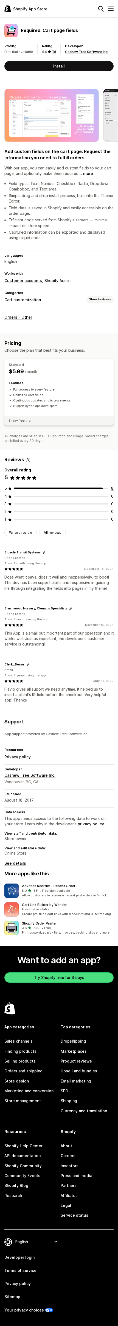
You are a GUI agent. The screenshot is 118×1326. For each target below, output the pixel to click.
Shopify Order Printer (39, 923)
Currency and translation (84, 1110)
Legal (66, 1205)
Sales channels (18, 1041)
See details (15, 863)
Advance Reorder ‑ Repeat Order (48, 886)
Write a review (20, 532)
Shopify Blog (16, 1185)
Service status (74, 1215)
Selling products (20, 1061)
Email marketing (76, 1081)
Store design (16, 1081)
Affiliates (69, 1195)
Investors (69, 1165)
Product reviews (76, 1061)
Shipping (69, 1100)
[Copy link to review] (44, 552)
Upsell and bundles (79, 1071)
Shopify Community (23, 1165)
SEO (64, 1091)
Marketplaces (74, 1051)
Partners (69, 1185)
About (66, 1145)
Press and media (76, 1175)
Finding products (20, 1051)
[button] (59, 891)
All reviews (52, 532)
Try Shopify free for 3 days (59, 977)
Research (13, 1195)
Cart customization (22, 299)
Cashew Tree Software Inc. (86, 52)
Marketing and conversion (29, 1091)
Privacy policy (17, 757)
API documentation (22, 1155)
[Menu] (111, 8)
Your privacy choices (24, 1310)
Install (59, 66)
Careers (68, 1155)
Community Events (22, 1175)
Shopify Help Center (23, 1145)
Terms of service (20, 1270)
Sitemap (12, 1296)
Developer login (19, 1257)
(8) (54, 52)
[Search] (101, 8)
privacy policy (91, 824)
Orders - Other (18, 317)
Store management (22, 1100)
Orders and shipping (23, 1071)
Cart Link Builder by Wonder (44, 905)
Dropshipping (73, 1041)
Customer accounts (23, 280)
